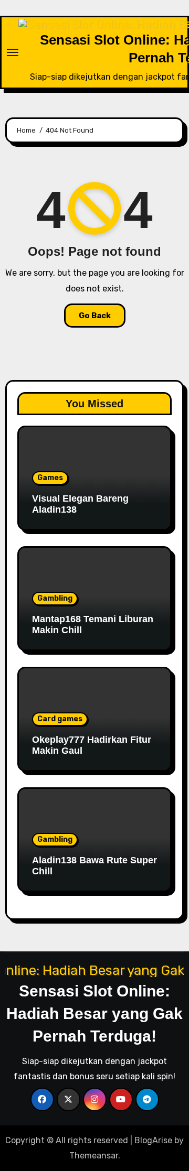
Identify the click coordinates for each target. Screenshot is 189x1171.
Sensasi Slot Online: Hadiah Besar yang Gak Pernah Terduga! (94, 1013)
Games (50, 477)
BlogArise (153, 1140)
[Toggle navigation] (12, 52)
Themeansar (93, 1156)
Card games (59, 718)
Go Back (95, 315)
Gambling (54, 598)
